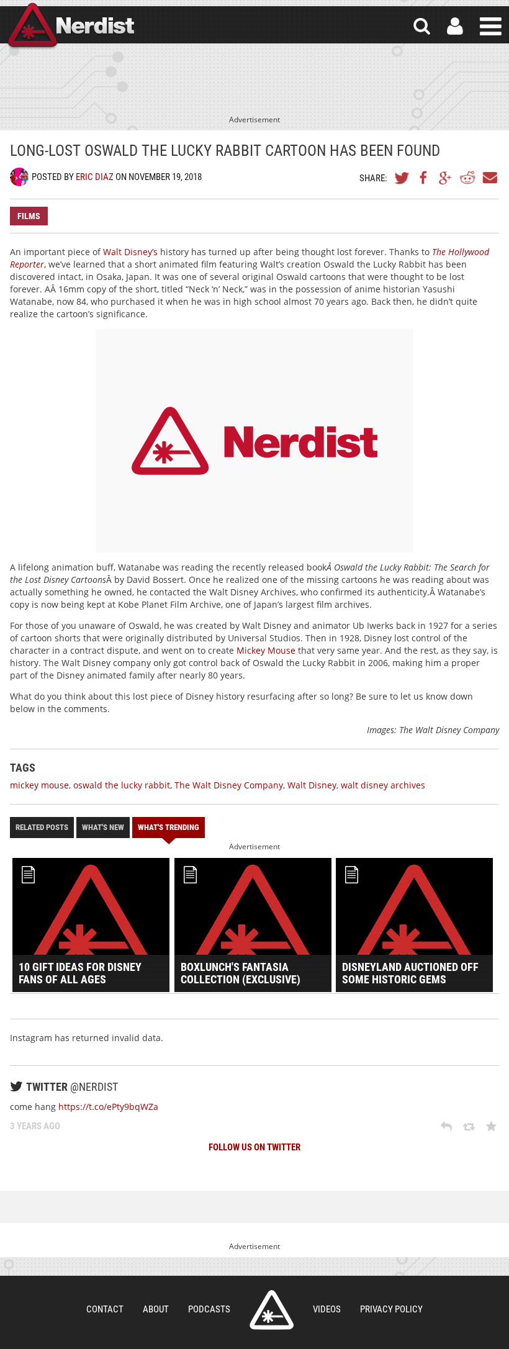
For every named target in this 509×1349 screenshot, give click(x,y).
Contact (105, 1309)
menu (491, 26)
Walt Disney (311, 785)
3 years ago (35, 1126)
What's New (103, 827)
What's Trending (168, 827)
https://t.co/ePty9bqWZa (108, 1106)
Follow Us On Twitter (254, 1147)
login (455, 26)
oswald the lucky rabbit (121, 785)
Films (28, 216)
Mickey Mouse (265, 650)
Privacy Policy (391, 1309)
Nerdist (70, 26)
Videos (327, 1309)
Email (489, 177)
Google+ (446, 177)
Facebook (424, 177)
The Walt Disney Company (228, 785)
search (421, 26)
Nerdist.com (272, 1310)
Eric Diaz (95, 177)
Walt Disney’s (130, 252)
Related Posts (42, 827)
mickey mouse (39, 785)
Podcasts (209, 1309)
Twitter (402, 177)
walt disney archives (383, 785)
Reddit (467, 177)
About (156, 1309)
